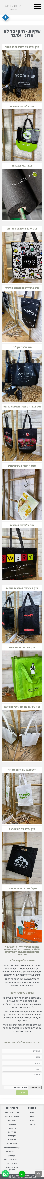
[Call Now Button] (22, 1174)
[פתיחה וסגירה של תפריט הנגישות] (5, 17)
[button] (37, 6)
